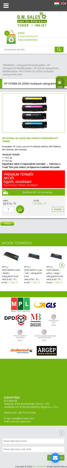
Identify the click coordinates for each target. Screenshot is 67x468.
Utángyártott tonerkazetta (31, 65)
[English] (63, 3)
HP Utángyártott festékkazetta (26, 66)
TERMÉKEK (9, 65)
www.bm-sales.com (20, 421)
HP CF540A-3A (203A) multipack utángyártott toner (28, 73)
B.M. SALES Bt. (39, 466)
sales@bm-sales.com (23, 418)
